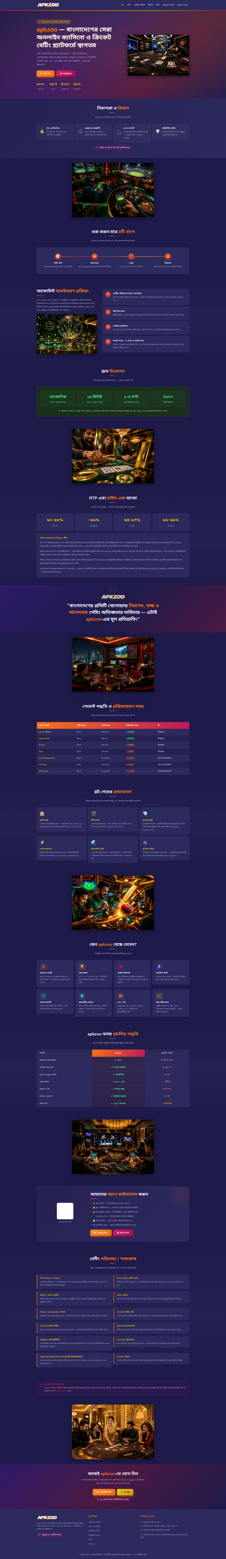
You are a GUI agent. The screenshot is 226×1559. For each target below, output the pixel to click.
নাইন (129, 5)
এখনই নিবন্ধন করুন (105, 1492)
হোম (122, 5)
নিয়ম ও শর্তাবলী (94, 1527)
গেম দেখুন (126, 1492)
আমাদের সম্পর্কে (94, 1522)
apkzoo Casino (168, 5)
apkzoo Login (182, 5)
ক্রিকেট (150, 5)
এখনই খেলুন (47, 74)
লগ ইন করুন (120, 1555)
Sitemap (92, 1544)
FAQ (90, 1540)
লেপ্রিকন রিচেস (139, 5)
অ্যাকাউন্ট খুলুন (67, 74)
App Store (124, 1233)
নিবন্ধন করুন (105, 1555)
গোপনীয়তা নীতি (61, 1391)
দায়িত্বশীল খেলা (94, 1535)
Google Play (102, 1233)
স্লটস (157, 5)
